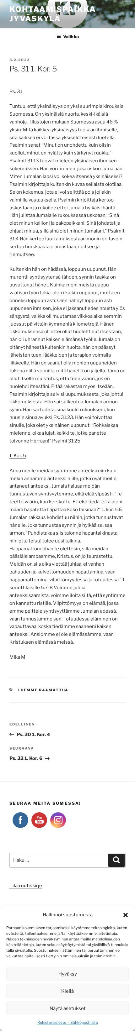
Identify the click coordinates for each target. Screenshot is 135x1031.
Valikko (71, 36)
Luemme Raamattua (43, 690)
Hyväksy (67, 974)
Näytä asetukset (68, 1008)
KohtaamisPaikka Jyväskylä (52, 14)
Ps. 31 (15, 91)
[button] (125, 915)
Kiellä (67, 991)
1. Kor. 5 (17, 455)
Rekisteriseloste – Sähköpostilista (67, 1022)
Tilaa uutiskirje (25, 885)
